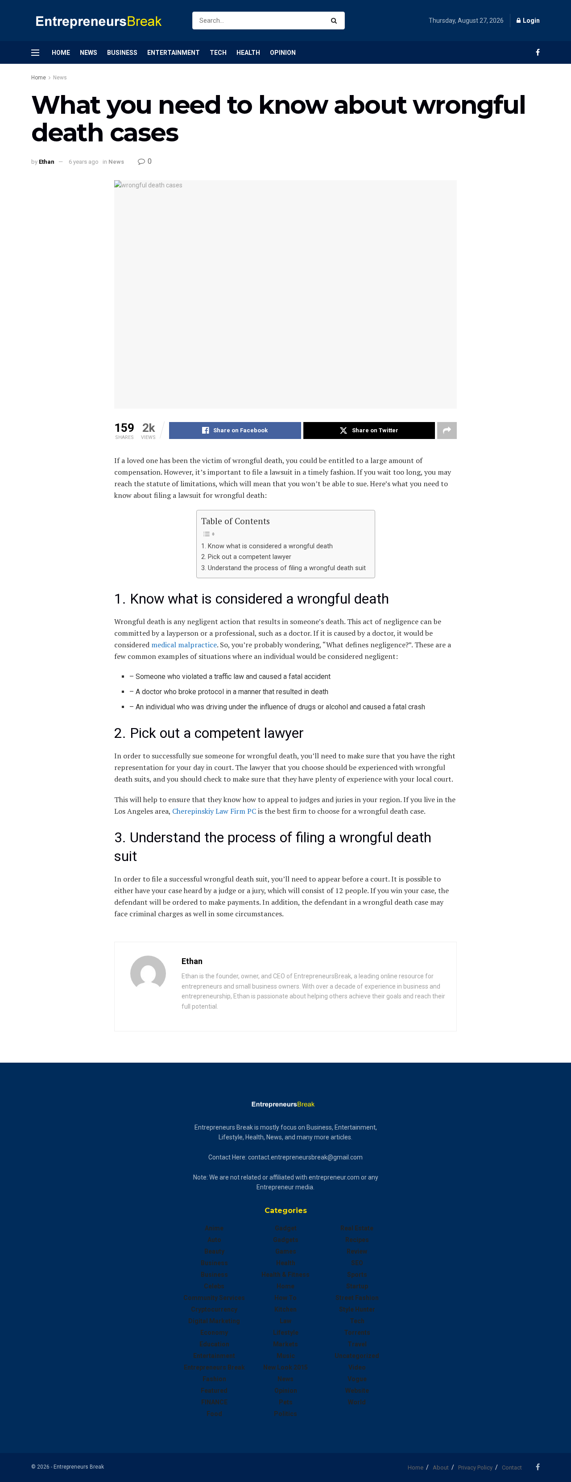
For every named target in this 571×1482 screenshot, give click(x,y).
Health (248, 52)
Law (285, 1321)
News (88, 52)
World (357, 1402)
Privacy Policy (475, 1467)
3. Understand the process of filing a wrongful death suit (283, 568)
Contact (512, 1467)
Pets (286, 1402)
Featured (214, 1390)
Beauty (214, 1251)
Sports (357, 1274)
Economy (214, 1332)
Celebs (214, 1286)
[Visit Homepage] (104, 20)
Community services (214, 1297)
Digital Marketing (214, 1321)
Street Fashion (357, 1297)
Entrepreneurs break (214, 1367)
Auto (214, 1239)
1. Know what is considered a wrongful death (267, 546)
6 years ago (84, 161)
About (441, 1467)
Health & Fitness (285, 1274)
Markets (285, 1344)
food (214, 1413)
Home (61, 52)
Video (357, 1367)
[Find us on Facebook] (538, 52)
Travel (357, 1344)
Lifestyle (285, 1332)
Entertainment (173, 52)
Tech (218, 52)
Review (357, 1251)
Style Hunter (357, 1309)
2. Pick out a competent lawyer (246, 557)
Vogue (357, 1379)
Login (530, 20)
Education (214, 1344)
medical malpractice (184, 645)
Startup (357, 1286)
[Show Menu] (35, 53)
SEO (357, 1263)
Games (285, 1251)
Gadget (286, 1228)
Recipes (357, 1239)
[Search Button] (336, 20)
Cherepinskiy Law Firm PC (214, 811)
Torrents (357, 1332)
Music (286, 1355)
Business (122, 52)
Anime (214, 1228)
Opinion (283, 52)
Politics (285, 1413)
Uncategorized (357, 1355)
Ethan (46, 161)
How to (285, 1297)
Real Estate (356, 1228)
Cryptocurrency (214, 1309)
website (357, 1390)
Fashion (214, 1379)
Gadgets (285, 1239)
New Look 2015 (285, 1367)
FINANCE (214, 1402)
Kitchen (285, 1309)
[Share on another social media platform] (447, 430)
